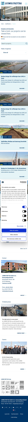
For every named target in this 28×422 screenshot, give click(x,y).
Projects (14, 23)
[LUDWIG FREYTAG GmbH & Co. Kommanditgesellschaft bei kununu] (10, 407)
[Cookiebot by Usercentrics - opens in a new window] (20, 182)
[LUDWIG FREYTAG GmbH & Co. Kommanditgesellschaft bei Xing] (6, 407)
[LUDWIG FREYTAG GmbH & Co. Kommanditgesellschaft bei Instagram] (21, 407)
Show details (20, 226)
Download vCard (6, 283)
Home (2, 23)
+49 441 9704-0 (9, 287)
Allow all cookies (14, 230)
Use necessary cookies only (14, 238)
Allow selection (14, 234)
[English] (14, 410)
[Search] (26, 43)
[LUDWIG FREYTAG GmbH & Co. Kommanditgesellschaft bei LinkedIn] (2, 407)
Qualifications (8, 23)
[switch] (24, 211)
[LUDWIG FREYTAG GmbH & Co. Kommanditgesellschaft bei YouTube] (13, 407)
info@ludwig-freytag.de (7, 291)
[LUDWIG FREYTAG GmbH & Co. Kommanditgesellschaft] (11, 3)
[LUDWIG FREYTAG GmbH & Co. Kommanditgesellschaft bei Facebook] (17, 407)
